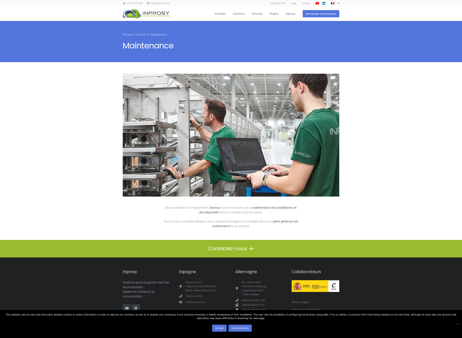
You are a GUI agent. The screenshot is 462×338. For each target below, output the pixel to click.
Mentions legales (300, 302)
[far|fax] (238, 304)
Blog (293, 3)
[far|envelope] (182, 302)
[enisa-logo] (315, 286)
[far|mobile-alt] (238, 309)
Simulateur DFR (277, 3)
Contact (306, 3)
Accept (219, 328)
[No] (457, 324)
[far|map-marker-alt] (182, 286)
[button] (335, 3)
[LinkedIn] (324, 3)
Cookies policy (240, 328)
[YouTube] (317, 3)
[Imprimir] (146, 13)
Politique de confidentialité (306, 309)
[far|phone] (182, 296)
